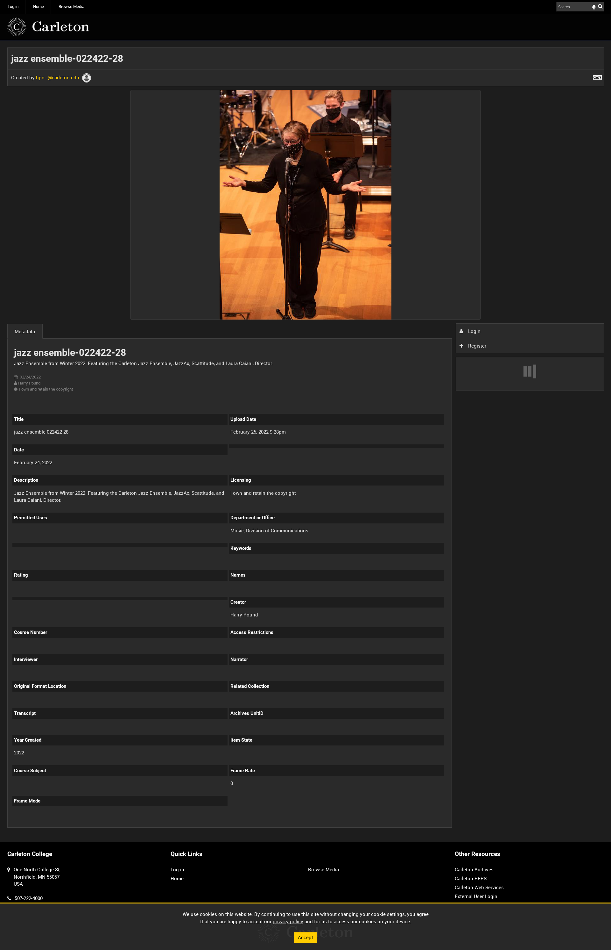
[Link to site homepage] (48, 26)
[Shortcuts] (597, 76)
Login (474, 331)
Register (476, 345)
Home (38, 6)
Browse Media (71, 6)
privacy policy (288, 921)
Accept (305, 937)
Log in (13, 6)
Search (600, 6)
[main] (305, 441)
